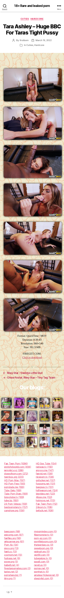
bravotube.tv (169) (14, 497)
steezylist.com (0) (43, 578)
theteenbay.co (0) (43, 544)
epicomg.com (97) (14, 534)
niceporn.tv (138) (45, 476)
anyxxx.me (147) (45, 470)
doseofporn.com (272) (16, 473)
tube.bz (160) (11, 500)
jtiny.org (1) (10, 578)
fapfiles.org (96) (12, 538)
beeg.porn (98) (12, 531)
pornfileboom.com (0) (45, 541)
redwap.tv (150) (44, 466)
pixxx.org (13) (11, 548)
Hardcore (37, 19)
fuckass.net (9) (12, 558)
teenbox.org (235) (14, 476)
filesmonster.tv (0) (43, 534)
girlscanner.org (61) (14, 541)
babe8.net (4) (11, 565)
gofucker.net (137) (45, 480)
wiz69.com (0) (42, 554)
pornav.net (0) (41, 568)
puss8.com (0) (41, 561)
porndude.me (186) (14, 487)
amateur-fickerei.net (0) (46, 575)
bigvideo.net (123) (45, 493)
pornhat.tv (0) (41, 571)
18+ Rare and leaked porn (32, 5)
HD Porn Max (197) (14, 480)
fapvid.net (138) (44, 473)
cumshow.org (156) (14, 510)
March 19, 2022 (43, 40)
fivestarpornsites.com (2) (17, 568)
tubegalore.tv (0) (43, 558)
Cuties (25, 19)
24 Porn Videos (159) (15, 503)
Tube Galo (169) (12, 490)
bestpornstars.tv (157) (16, 507)
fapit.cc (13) (10, 551)
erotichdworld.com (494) (17, 466)
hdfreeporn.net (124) (47, 490)
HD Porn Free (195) (14, 483)
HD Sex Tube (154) (46, 463)
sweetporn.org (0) (43, 548)
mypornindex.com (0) (45, 531)
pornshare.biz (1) (13, 575)
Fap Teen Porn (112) (46, 503)
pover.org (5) (11, 561)
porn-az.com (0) (42, 538)
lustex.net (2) (11, 571)
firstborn (24, 40)
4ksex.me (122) (44, 497)
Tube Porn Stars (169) (16, 493)
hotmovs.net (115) (45, 500)
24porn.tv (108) (44, 507)
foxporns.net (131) (45, 483)
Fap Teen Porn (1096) (16, 463)
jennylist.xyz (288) (14, 470)
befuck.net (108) (45, 510)
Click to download (32, 357)
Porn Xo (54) (11, 544)
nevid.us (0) (40, 565)
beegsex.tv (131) (45, 487)
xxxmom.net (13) (13, 554)
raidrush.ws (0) (42, 551)
